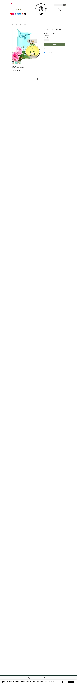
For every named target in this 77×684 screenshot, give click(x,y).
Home (13, 24)
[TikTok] (25, 14)
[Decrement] (45, 40)
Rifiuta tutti (65, 682)
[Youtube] (11, 14)
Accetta (71, 682)
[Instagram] (13, 14)
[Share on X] (51, 52)
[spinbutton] (47, 40)
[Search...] (64, 5)
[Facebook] (15, 14)
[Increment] (48, 40)
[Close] (75, 682)
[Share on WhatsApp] (49, 52)
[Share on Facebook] (44, 52)
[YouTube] (22, 14)
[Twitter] (18, 14)
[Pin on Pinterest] (47, 52)
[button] (60, 9)
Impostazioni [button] (59, 682)
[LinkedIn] (20, 14)
